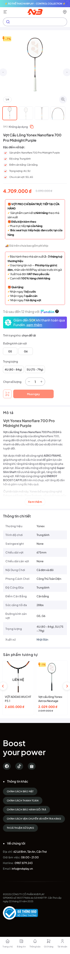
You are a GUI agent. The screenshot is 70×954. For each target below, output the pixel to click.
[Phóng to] (63, 99)
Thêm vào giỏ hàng (7, 394)
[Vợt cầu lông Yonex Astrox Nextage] (51, 676)
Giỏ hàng (48, 946)
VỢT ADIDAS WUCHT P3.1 (18, 698)
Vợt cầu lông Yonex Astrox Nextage (50, 698)
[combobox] (35, 22)
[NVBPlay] (35, 12)
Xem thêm (35, 501)
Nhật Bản (42, 639)
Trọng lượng (10, 361)
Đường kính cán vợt (15, 343)
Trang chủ (8, 946)
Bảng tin (21, 946)
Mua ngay (33, 394)
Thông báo (35, 946)
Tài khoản (62, 946)
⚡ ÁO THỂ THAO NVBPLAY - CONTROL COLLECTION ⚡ (35, 3)
